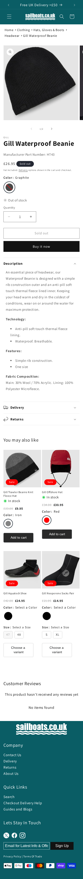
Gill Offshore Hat (52, 492)
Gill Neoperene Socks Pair (58, 593)
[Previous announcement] (8, 5)
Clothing (23, 30)
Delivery (23, 170)
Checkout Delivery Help (22, 803)
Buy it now (41, 246)
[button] (9, 16)
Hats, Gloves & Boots (48, 30)
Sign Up (62, 846)
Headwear (12, 36)
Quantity (9, 208)
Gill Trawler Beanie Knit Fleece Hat (18, 493)
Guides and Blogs (18, 809)
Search (9, 796)
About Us (11, 773)
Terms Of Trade (32, 856)
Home (9, 30)
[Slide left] (31, 129)
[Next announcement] (74, 5)
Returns (9, 767)
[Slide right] (52, 129)
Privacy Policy (12, 856)
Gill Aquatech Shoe (15, 593)
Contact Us (12, 755)
